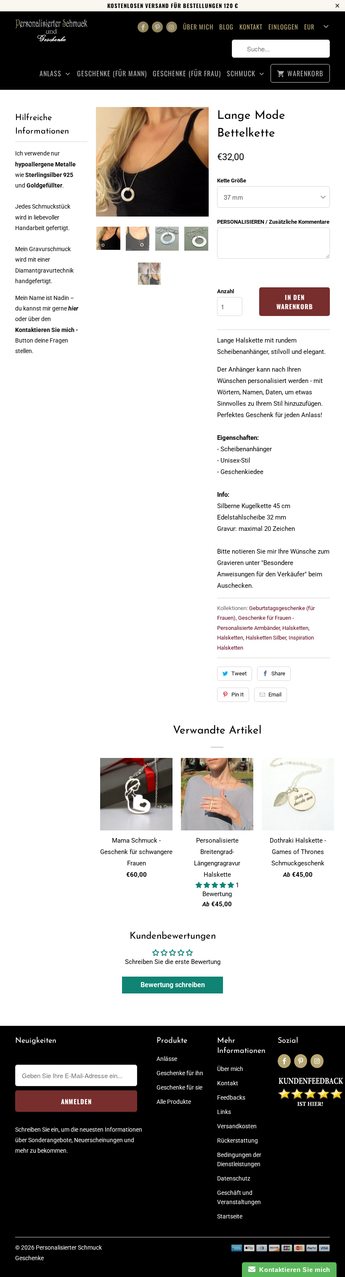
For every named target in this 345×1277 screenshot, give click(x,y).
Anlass (52, 73)
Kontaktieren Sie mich (292, 1269)
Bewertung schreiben (173, 985)
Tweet (239, 673)
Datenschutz (233, 1178)
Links (224, 1111)
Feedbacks (231, 1097)
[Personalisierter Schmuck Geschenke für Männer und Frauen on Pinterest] (157, 26)
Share (278, 673)
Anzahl (225, 291)
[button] (216, 885)
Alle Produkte (174, 1101)
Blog (226, 26)
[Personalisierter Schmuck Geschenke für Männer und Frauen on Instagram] (171, 26)
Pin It (237, 694)
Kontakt (251, 26)
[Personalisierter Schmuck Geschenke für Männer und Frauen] (51, 33)
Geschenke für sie (179, 1087)
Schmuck (242, 73)
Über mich (198, 26)
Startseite (229, 1216)
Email (274, 694)
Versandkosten (237, 1126)
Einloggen (283, 26)
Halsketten (230, 637)
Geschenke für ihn (180, 1073)
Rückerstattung (237, 1140)
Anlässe (167, 1058)
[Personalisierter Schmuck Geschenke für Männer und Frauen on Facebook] (143, 26)
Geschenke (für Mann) (112, 73)
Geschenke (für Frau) (187, 73)
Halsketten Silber (266, 637)
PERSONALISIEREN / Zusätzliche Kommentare (273, 222)
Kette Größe (231, 180)
